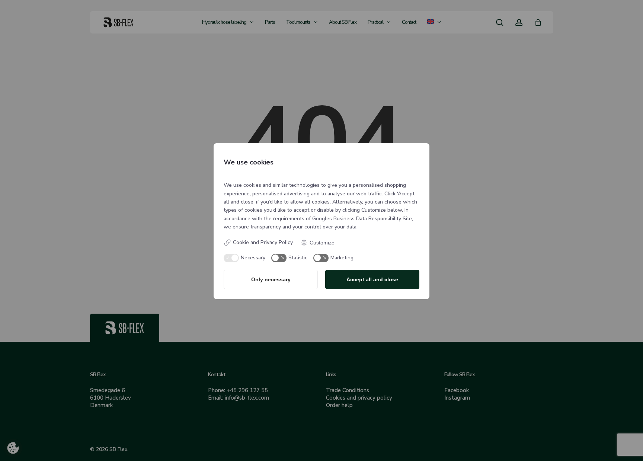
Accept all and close (372, 279)
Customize (322, 243)
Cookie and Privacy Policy (263, 242)
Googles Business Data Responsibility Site (362, 218)
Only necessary (271, 279)
